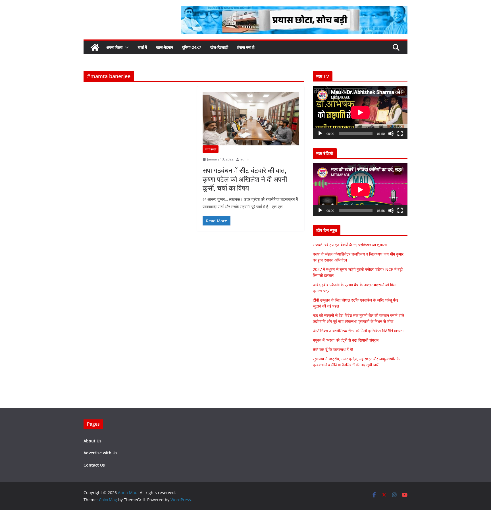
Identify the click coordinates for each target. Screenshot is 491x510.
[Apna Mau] (95, 47)
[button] (125, 47)
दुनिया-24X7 (191, 47)
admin (245, 159)
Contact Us (94, 465)
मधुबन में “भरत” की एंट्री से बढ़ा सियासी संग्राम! (346, 340)
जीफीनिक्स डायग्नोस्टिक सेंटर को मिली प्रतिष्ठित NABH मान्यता (358, 330)
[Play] (320, 133)
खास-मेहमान (164, 47)
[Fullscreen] (400, 133)
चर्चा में (142, 47)
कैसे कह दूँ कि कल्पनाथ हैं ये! (333, 349)
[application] (360, 112)
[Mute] (391, 133)
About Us (92, 441)
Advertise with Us (100, 452)
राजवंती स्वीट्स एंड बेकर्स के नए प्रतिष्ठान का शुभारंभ (350, 244)
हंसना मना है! (246, 47)
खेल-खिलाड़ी (219, 47)
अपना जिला (114, 47)
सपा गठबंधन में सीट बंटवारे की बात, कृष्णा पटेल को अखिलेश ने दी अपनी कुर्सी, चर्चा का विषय (245, 179)
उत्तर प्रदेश (210, 149)
